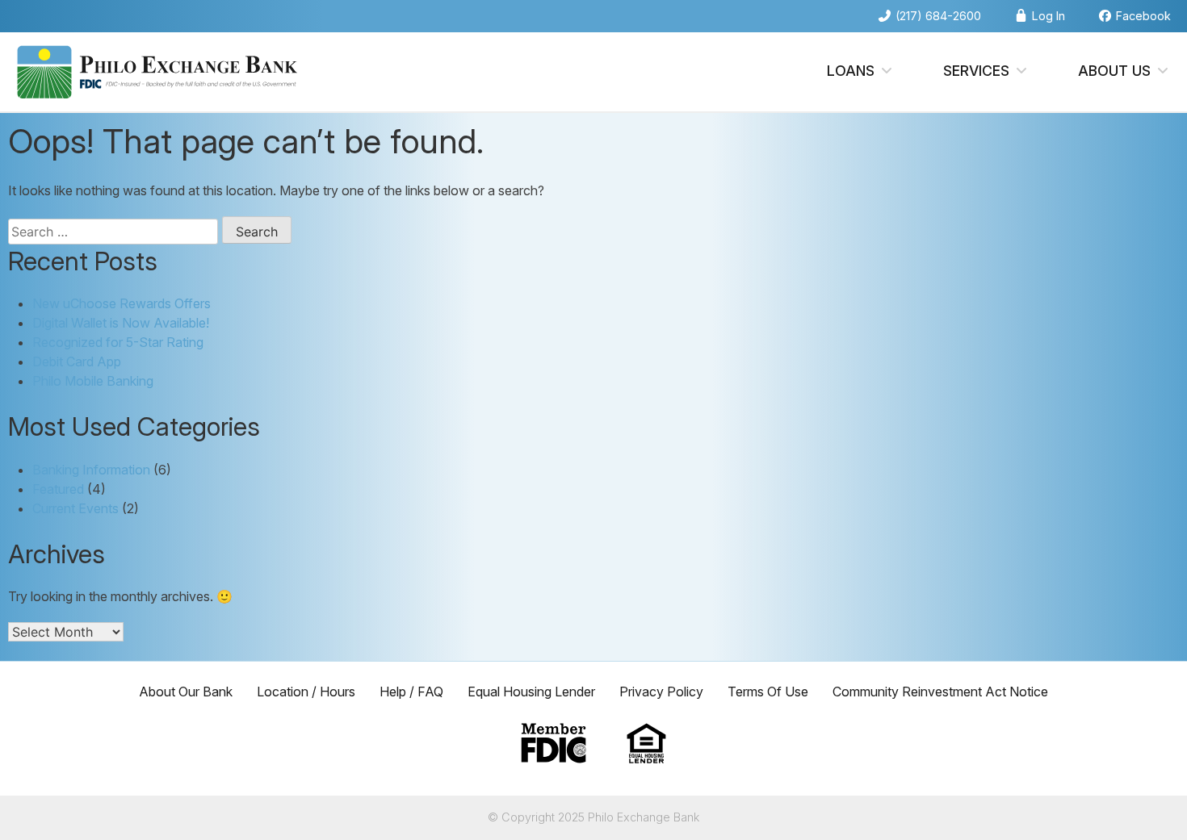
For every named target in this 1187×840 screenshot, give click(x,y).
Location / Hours (306, 691)
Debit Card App (76, 361)
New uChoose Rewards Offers (121, 303)
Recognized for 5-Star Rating (117, 342)
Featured (58, 489)
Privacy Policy (661, 691)
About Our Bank (186, 691)
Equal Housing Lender (531, 691)
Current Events (75, 508)
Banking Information (91, 470)
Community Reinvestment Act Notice (940, 691)
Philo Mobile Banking (92, 381)
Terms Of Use (768, 691)
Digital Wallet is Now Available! (120, 323)
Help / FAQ (411, 691)
